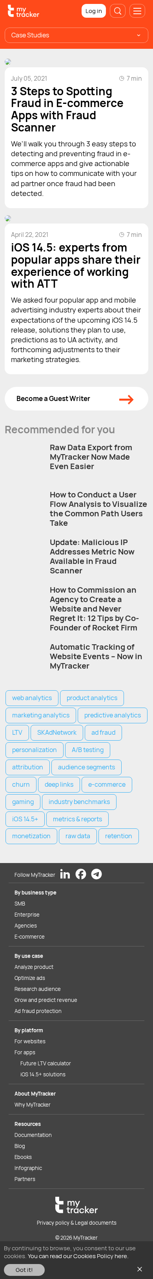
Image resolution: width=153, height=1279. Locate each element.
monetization (31, 836)
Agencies (26, 925)
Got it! (24, 1270)
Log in (94, 11)
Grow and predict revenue (46, 1000)
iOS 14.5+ (25, 819)
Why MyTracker (33, 1104)
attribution (27, 767)
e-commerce (107, 784)
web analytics (32, 697)
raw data (78, 836)
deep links (59, 784)
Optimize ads (30, 977)
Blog (20, 1146)
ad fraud (103, 732)
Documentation (33, 1135)
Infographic (28, 1168)
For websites (30, 1041)
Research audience (38, 989)
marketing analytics (40, 715)
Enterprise (27, 914)
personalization (34, 749)
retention (118, 836)
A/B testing (88, 749)
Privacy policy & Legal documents (77, 1222)
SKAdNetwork (56, 732)
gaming (23, 801)
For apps (25, 1052)
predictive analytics (112, 715)
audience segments (86, 767)
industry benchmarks (79, 801)
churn (21, 784)
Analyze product (34, 966)
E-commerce (30, 936)
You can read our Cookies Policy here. (78, 1256)
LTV (17, 732)
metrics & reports (77, 819)
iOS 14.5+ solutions (43, 1074)
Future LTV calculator (45, 1063)
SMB (20, 903)
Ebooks (23, 1157)
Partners (25, 1179)
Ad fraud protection (38, 1011)
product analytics (92, 697)
